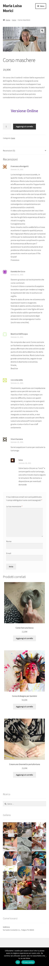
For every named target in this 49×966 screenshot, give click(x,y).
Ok (18, 962)
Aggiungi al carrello (24, 126)
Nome (8, 541)
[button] (42, 31)
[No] (46, 956)
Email (8, 553)
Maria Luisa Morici (12, 8)
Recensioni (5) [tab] (9, 150)
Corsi (14, 20)
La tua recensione (14, 506)
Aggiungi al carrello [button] (24, 638)
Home (8, 20)
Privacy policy (28, 962)
